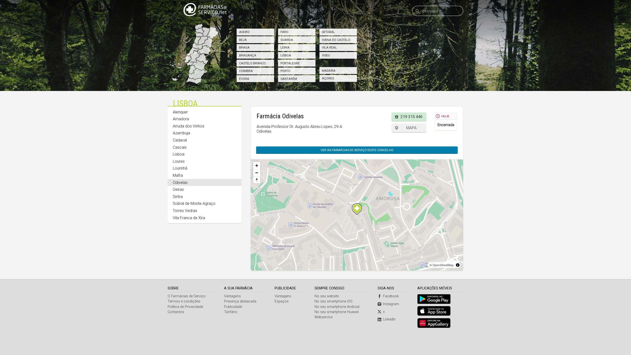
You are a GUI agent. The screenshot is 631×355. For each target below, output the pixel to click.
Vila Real (329, 47)
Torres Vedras (185, 210)
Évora (244, 79)
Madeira (328, 70)
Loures (179, 161)
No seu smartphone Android (337, 307)
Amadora (181, 119)
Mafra (178, 175)
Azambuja (181, 133)
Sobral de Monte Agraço (194, 203)
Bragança (247, 55)
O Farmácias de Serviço (187, 296)
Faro (284, 32)
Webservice (324, 317)
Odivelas (180, 182)
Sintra (178, 196)
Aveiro (244, 32)
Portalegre (290, 63)
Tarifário (230, 312)
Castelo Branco (252, 63)
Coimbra (246, 71)
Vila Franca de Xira (189, 217)
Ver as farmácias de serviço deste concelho (357, 150)
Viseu (326, 55)
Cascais (180, 147)
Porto (285, 71)
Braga (244, 47)
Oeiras (178, 189)
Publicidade (233, 307)
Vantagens (232, 296)
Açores (328, 78)
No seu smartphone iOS (333, 301)
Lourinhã (180, 168)
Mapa (411, 127)
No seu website (327, 296)
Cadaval (180, 140)
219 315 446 (411, 116)
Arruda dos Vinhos (188, 126)
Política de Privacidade (185, 307)
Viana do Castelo (336, 40)
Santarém (288, 79)
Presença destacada (240, 301)
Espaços (282, 301)
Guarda (286, 40)
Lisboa (285, 55)
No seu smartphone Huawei (337, 312)
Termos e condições (184, 301)
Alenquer (180, 112)
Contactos (176, 312)
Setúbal (328, 32)
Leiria (285, 47)
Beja (243, 40)
